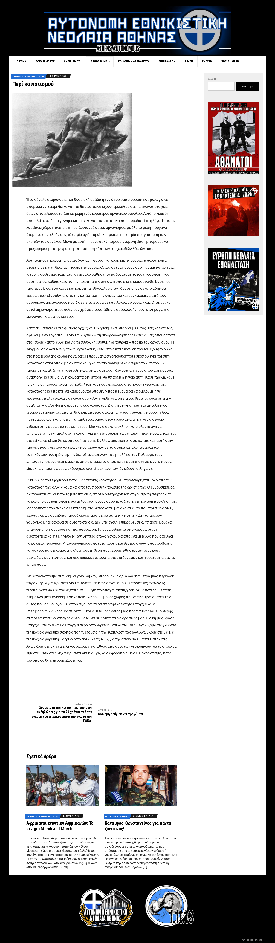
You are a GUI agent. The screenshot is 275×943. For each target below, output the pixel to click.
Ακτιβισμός (72, 61)
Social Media (230, 61)
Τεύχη (188, 61)
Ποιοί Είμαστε (45, 61)
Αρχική (21, 61)
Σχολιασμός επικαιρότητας (28, 76)
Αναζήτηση (214, 78)
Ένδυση (207, 61)
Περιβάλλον (167, 61)
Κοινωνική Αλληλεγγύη (134, 61)
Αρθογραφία (99, 61)
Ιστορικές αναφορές (117, 816)
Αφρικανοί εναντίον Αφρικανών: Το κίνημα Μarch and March (59, 825)
